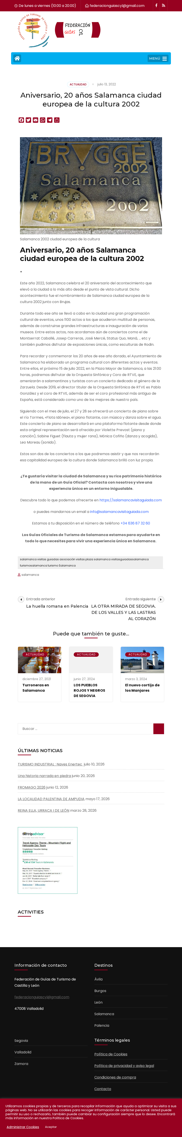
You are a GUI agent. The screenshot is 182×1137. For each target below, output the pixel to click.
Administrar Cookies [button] (23, 1127)
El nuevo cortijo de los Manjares (142, 688)
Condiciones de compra (115, 1077)
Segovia (21, 1040)
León (98, 1002)
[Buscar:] (74, 727)
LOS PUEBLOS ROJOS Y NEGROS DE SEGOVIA (89, 690)
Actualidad (78, 84)
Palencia (101, 1025)
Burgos (100, 990)
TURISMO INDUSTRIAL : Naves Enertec (50, 764)
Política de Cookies (110, 1054)
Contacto (102, 1088)
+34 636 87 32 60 (135, 523)
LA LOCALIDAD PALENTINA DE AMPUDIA (51, 799)
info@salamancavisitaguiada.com (119, 511)
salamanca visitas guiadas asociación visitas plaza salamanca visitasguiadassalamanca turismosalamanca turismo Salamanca (84, 562)
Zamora (21, 1063)
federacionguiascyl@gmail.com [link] (41, 997)
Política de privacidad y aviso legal (124, 1065)
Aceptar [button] (51, 1127)
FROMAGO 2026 (32, 787)
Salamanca (104, 1013)
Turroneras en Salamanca (35, 688)
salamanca (30, 575)
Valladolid (22, 1052)
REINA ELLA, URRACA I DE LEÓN (43, 810)
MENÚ (154, 58)
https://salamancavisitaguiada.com (130, 500)
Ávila (98, 979)
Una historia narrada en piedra (44, 775)
